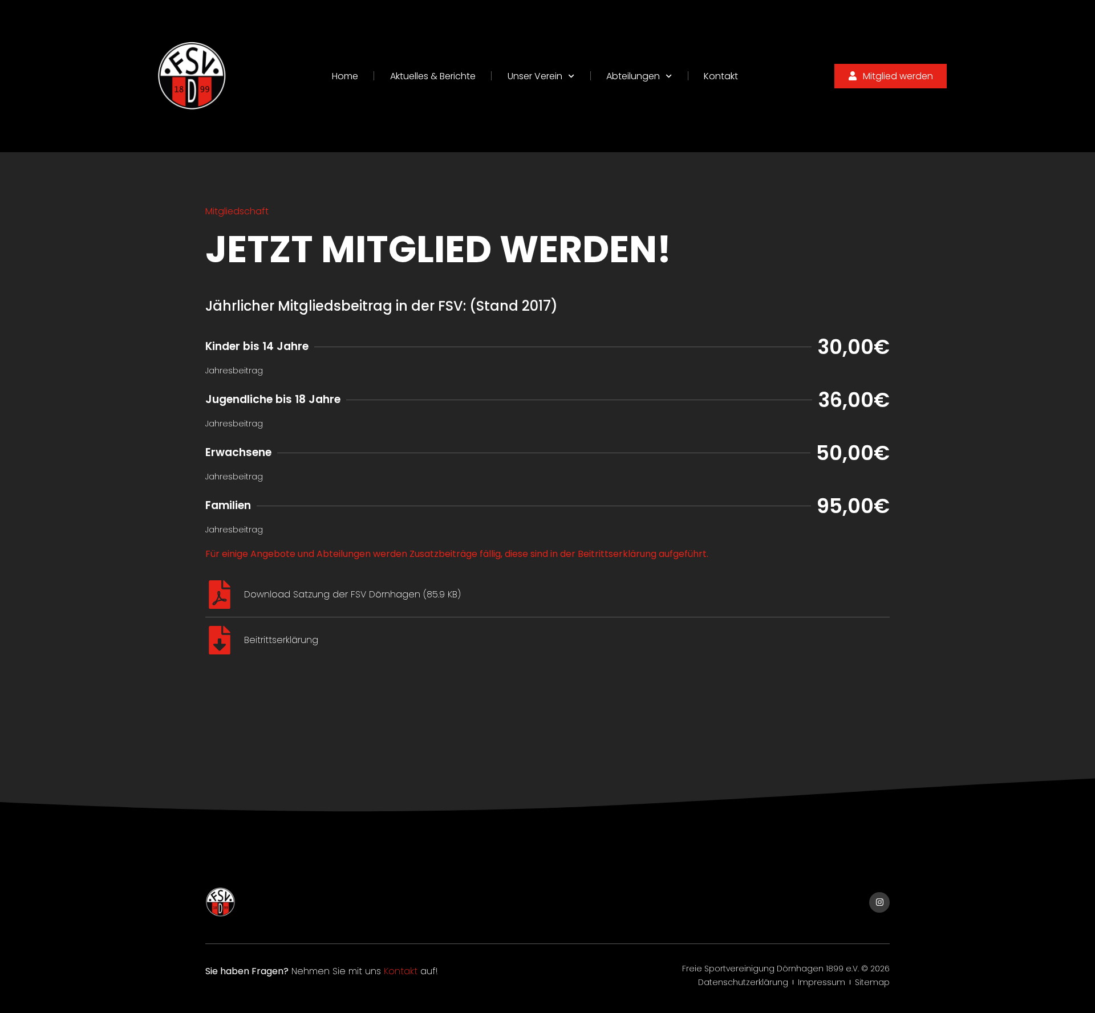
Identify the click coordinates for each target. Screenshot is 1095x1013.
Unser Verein (535, 76)
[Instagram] (879, 902)
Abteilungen (633, 76)
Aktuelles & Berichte (433, 76)
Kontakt (721, 76)
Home (345, 76)
